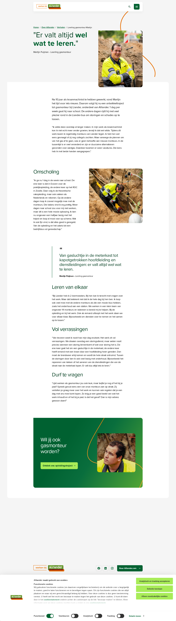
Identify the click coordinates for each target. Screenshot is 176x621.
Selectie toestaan (154, 589)
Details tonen (135, 616)
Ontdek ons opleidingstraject (58, 465)
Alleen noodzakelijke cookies (154, 596)
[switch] (74, 616)
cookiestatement (52, 600)
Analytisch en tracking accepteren (154, 581)
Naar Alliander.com (127, 568)
